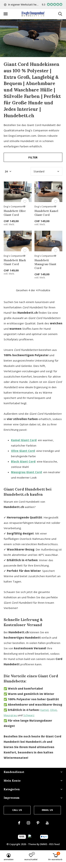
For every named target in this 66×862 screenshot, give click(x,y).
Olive (53, 710)
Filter (32, 157)
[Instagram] (28, 823)
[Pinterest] (38, 823)
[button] (5, 14)
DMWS (43, 844)
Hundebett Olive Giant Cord (15, 213)
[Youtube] (47, 823)
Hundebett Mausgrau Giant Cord (45, 264)
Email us (47, 810)
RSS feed (54, 844)
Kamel (44, 710)
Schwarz (28, 715)
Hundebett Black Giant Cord (15, 262)
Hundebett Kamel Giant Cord (46, 213)
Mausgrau (11, 715)
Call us (17, 810)
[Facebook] (19, 823)
